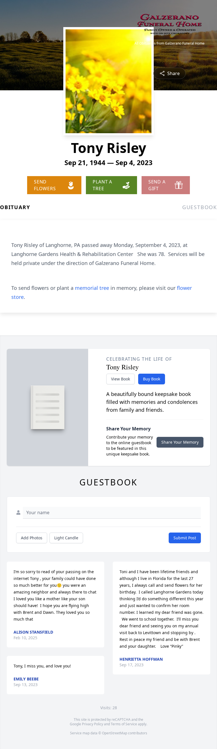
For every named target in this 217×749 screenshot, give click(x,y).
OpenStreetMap (114, 733)
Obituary (15, 207)
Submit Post (184, 537)
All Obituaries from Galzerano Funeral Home (169, 43)
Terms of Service (124, 724)
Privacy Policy (92, 724)
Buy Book (151, 379)
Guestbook (199, 207)
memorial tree (92, 287)
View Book (120, 379)
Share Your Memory (180, 442)
